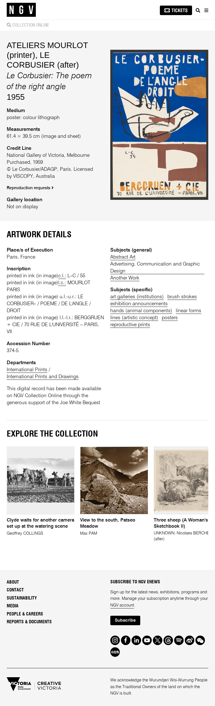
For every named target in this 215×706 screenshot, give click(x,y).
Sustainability (22, 598)
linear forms (188, 310)
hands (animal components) (141, 310)
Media (12, 606)
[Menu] (206, 10)
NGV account (122, 605)
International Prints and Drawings (43, 376)
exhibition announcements (139, 303)
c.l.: (62, 275)
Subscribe (125, 620)
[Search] (198, 10)
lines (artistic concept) (134, 317)
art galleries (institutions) (137, 296)
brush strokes (182, 296)
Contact (15, 590)
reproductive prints (130, 324)
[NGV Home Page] (21, 10)
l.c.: (62, 282)
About (13, 582)
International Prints (27, 369)
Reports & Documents (29, 622)
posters (170, 317)
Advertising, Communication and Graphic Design (155, 268)
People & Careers (25, 614)
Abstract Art (122, 257)
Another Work (124, 278)
